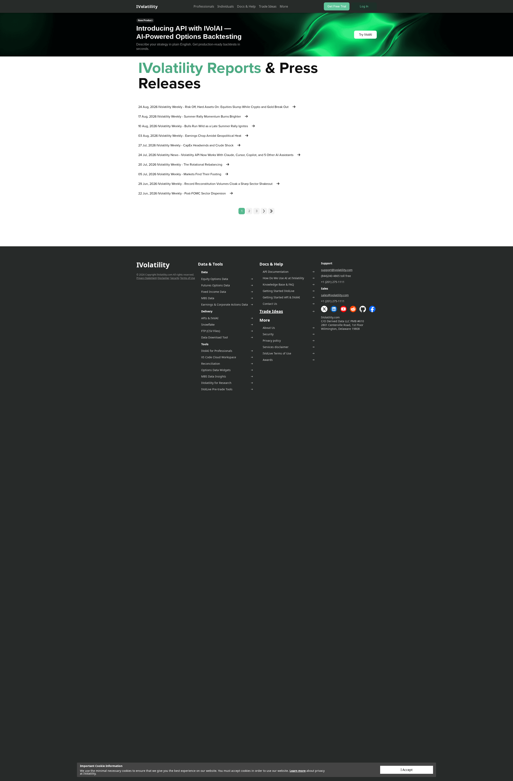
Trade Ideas (268, 6)
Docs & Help (246, 6)
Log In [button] (364, 6)
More (284, 6)
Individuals (225, 6)
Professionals (204, 6)
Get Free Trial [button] (336, 6)
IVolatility (147, 6)
